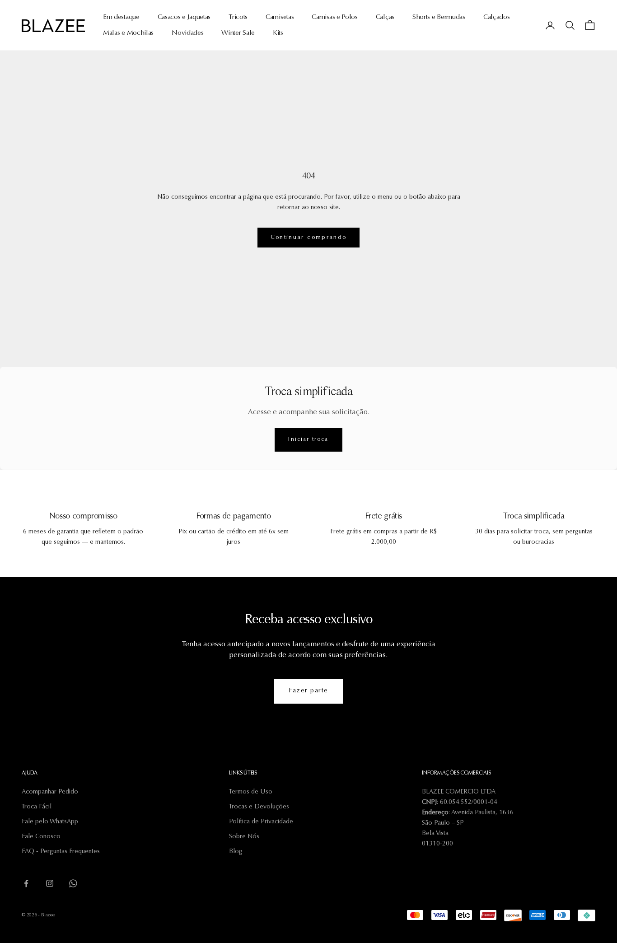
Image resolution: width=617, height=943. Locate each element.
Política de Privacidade (261, 822)
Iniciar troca (308, 439)
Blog (236, 852)
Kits (278, 33)
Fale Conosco (41, 837)
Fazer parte (308, 691)
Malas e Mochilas (128, 33)
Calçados (496, 17)
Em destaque (121, 17)
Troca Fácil (36, 807)
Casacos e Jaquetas (184, 17)
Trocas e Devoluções (259, 807)
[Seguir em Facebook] (26, 883)
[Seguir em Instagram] (49, 883)
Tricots (238, 17)
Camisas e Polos (334, 17)
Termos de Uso (250, 792)
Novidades (187, 33)
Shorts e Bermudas (438, 17)
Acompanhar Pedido (50, 792)
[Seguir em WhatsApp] (73, 883)
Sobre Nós (244, 837)
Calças (385, 17)
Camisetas (280, 17)
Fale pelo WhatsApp (50, 822)
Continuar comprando (308, 237)
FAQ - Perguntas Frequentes (61, 852)
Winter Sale (238, 33)
